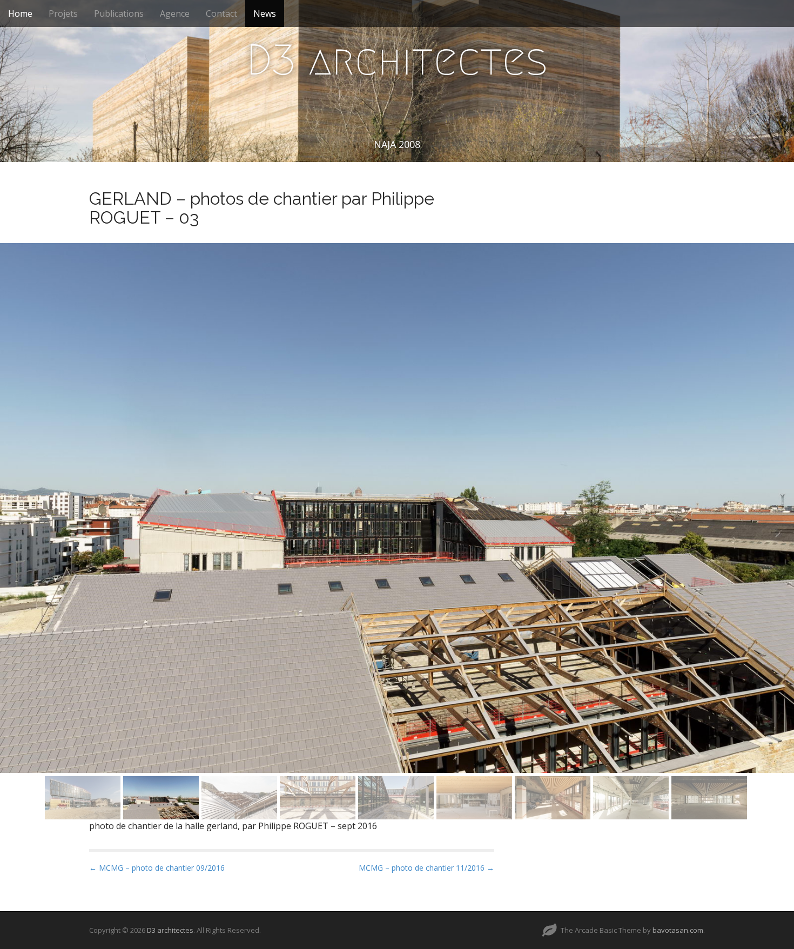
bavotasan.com (677, 930)
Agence (175, 13)
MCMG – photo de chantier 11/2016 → (426, 868)
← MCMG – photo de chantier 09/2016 (157, 868)
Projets (63, 13)
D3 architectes (397, 60)
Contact (221, 13)
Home (20, 13)
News (264, 13)
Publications (119, 13)
